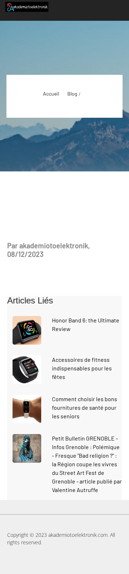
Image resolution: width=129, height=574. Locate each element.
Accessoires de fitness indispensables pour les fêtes (82, 368)
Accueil (51, 94)
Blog (72, 94)
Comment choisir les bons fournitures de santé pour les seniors (84, 407)
